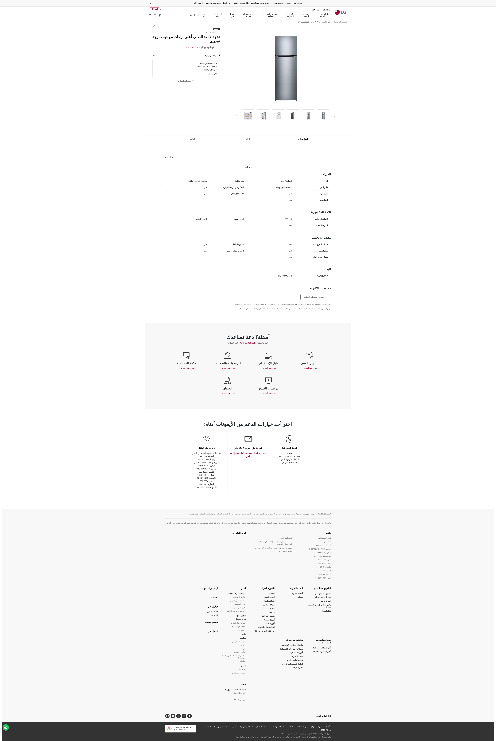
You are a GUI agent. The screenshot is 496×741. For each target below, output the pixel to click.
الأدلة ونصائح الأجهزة (266, 627)
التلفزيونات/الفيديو (322, 588)
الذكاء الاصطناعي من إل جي (234, 689)
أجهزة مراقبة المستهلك (321, 647)
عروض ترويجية (211, 622)
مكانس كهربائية (268, 616)
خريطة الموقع (316, 726)
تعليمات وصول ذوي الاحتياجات (216, 726)
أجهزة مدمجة (269, 619)
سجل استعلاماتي (238, 673)
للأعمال (154, 9)
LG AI (243, 684)
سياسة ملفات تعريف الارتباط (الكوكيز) (254, 726)
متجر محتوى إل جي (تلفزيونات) (319, 605)
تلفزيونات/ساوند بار (323, 593)
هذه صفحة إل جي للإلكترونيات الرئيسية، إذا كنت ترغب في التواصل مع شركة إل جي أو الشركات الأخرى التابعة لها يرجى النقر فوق (283, 737)
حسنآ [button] (249, 167)
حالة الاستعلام (239, 652)
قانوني (234, 726)
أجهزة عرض (326, 601)
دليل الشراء (326, 611)
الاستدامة (214, 615)
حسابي (243, 665)
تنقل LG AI (241, 700)
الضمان (242, 630)
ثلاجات (272, 593)
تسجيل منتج (241, 615)
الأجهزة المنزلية (268, 588)
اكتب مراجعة (188, 47)
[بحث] (150, 15)
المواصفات (303, 139)
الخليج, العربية (321, 716)
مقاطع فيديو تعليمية (237, 600)
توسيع (153, 55)
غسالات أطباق (269, 601)
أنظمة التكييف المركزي (293, 664)
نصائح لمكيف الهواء (295, 660)
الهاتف (242, 645)
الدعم (192, 139)
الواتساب (241, 648)
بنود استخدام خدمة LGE (298, 726)
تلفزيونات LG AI (239, 693)
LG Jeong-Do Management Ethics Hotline (182, 728)
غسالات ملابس (269, 604)
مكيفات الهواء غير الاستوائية (291, 649)
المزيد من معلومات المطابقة (314, 297)
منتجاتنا (242, 669)
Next (237, 115)
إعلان (244, 634)
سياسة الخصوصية (279, 726)
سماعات (299, 597)
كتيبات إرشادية (239, 607)
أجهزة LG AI (270, 623)
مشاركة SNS (153, 26)
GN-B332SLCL (247, 342)
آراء (248, 139)
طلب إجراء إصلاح (238, 623)
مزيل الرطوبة (297, 656)
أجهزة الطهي (269, 597)
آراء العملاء (241, 661)
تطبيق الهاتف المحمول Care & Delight (233, 656)
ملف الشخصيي (239, 604)
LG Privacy (327, 730)
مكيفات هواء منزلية (294, 640)
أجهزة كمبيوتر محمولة (322, 651)
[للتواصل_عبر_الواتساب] (6, 727)
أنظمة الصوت (296, 588)
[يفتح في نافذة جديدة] (189, 716)
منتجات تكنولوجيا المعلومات (323, 641)
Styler (272, 608)
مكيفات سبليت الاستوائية (292, 645)
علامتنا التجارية (212, 611)
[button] (286, 69)
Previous (334, 115)
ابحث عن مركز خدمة (236, 626)
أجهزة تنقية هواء (296, 652)
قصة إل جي (213, 631)
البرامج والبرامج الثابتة (236, 611)
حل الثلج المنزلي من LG (265, 631)
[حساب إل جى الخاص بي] (155, 15)
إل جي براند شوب (210, 588)
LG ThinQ (214, 597)
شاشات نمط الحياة (323, 597)
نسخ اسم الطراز (207, 33)
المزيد (169, 523)
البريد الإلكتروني (239, 533)
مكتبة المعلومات (238, 597)
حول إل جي (213, 606)
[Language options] (159, 15)
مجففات (271, 612)
